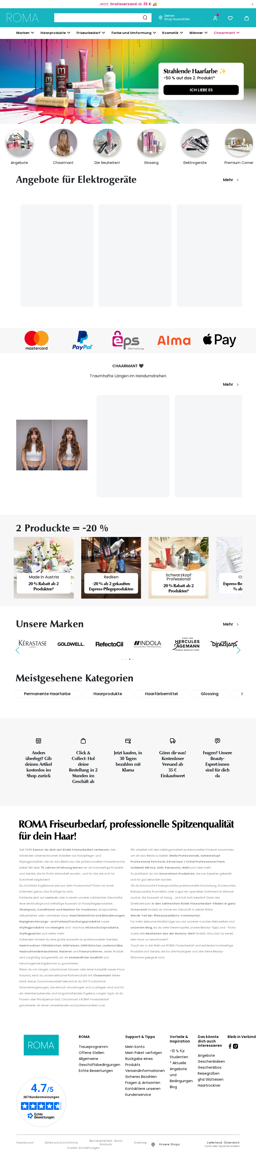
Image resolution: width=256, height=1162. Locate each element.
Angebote (206, 1055)
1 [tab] (122, 659)
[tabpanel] (33, 644)
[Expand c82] (181, 33)
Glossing (209, 694)
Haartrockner (209, 1085)
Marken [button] (23, 32)
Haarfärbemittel (161, 694)
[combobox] (103, 17)
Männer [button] (196, 32)
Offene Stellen (91, 1052)
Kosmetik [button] (170, 32)
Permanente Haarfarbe (47, 694)
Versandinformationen (145, 1070)
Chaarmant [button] (224, 32)
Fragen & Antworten (142, 1082)
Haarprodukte (108, 694)
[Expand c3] (68, 33)
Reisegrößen (209, 1073)
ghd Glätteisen (211, 1079)
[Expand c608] (238, 33)
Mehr (228, 180)
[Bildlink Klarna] (37, 340)
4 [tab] (133, 659)
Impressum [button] (25, 1143)
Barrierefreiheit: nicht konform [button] (106, 1142)
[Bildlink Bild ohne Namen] (82, 340)
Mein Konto (135, 1046)
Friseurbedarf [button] (88, 32)
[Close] (253, 4)
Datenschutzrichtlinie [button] (61, 1143)
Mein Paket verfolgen (143, 1052)
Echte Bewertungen (96, 1070)
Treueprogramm (93, 1046)
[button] (215, 17)
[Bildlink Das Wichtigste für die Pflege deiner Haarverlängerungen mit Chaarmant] (52, 445)
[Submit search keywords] (145, 17)
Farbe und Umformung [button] (132, 32)
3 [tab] (129, 659)
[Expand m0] (32, 33)
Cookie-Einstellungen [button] (83, 1148)
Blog (173, 1086)
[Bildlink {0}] (128, 81)
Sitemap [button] (140, 1143)
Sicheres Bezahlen (141, 1076)
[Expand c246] (206, 33)
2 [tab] (126, 659)
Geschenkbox (210, 1067)
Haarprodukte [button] (53, 32)
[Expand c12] (154, 33)
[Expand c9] (103, 33)
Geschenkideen (211, 1061)
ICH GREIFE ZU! (201, 90)
